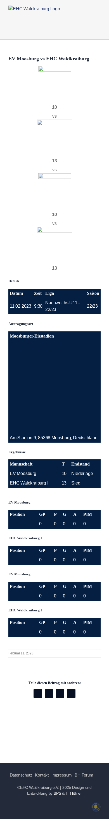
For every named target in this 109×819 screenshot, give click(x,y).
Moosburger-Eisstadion (32, 336)
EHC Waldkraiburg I (29, 483)
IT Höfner (74, 793)
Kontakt (42, 775)
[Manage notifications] (95, 806)
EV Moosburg (23, 473)
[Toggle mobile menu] (98, 17)
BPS (57, 793)
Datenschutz (21, 775)
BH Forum (84, 775)
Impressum (61, 775)
